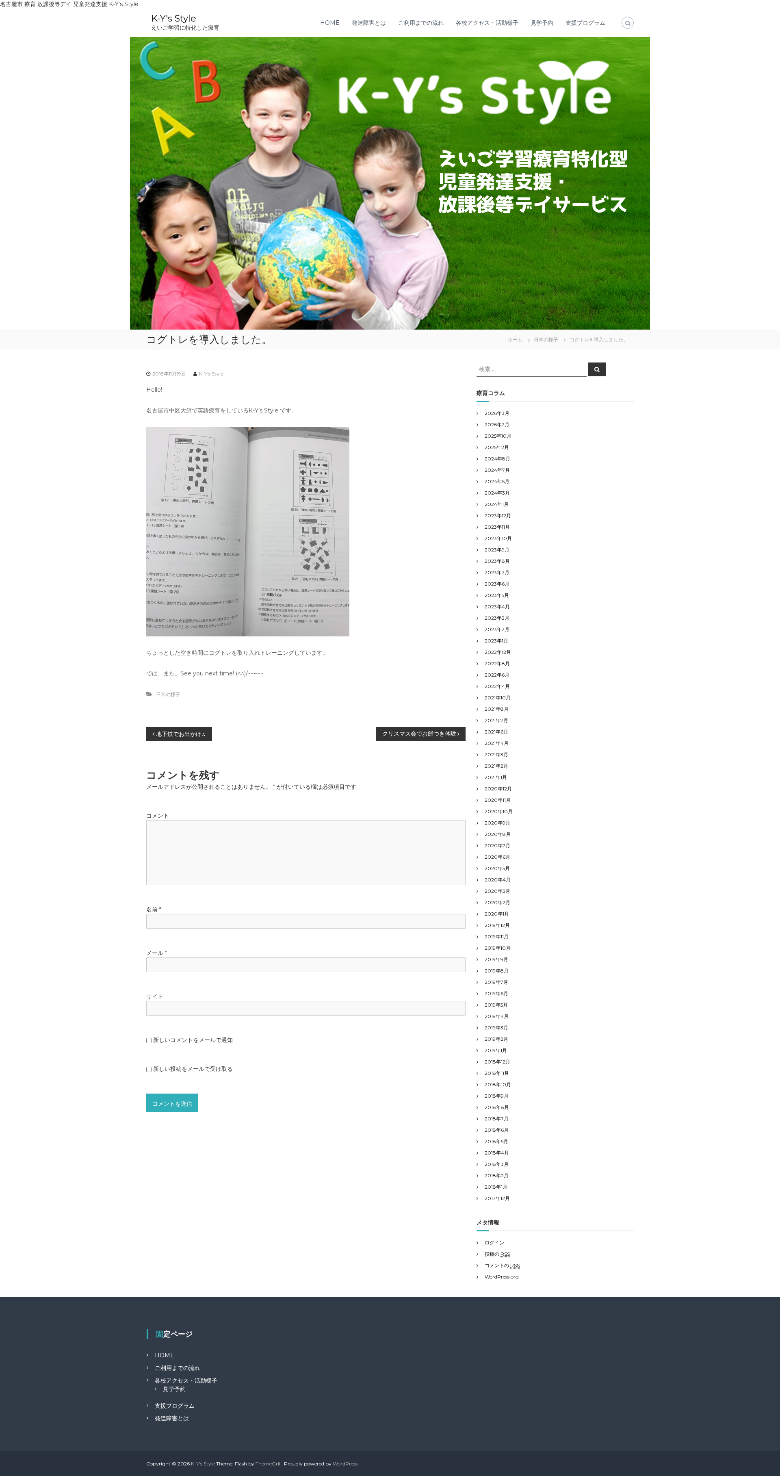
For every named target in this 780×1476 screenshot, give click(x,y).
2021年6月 (496, 732)
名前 (153, 909)
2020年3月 (497, 891)
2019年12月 (497, 925)
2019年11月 (497, 936)
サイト (154, 996)
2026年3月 (497, 413)
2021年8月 (497, 709)
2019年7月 (496, 982)
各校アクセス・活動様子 (487, 22)
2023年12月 (498, 515)
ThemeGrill (269, 1464)
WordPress (345, 1464)
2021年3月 (496, 754)
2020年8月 (498, 834)
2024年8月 (497, 459)
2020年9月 (497, 823)
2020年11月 (498, 800)
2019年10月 (498, 948)
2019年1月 (496, 1050)
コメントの (502, 1265)
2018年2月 (497, 1175)
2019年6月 (496, 993)
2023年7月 (497, 572)
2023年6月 (497, 584)
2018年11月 (497, 1073)
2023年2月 (497, 629)
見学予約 (542, 22)
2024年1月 (497, 504)
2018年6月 (497, 1130)
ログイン (494, 1242)
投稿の (497, 1254)
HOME (330, 22)
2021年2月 (496, 766)
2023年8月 (497, 561)
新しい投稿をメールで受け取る (193, 1068)
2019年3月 (496, 1028)
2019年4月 (497, 1016)
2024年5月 (497, 481)
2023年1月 (496, 641)
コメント (157, 815)
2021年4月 (497, 743)
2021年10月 (498, 698)
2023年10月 (498, 538)
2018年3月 (497, 1164)
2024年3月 (497, 493)
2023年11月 (497, 527)
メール (156, 953)
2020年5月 (497, 868)
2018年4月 (497, 1153)
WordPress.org (502, 1277)
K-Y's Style (173, 18)
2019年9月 (496, 959)
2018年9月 (497, 1096)
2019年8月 (497, 971)
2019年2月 (496, 1039)
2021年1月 (496, 777)
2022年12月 (498, 652)
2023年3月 (497, 618)
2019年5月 (496, 1005)
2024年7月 (497, 470)
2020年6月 (497, 857)
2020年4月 (498, 880)
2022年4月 (497, 686)
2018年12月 (497, 1062)
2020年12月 (498, 789)
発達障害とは (369, 22)
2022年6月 (497, 675)
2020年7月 (497, 845)
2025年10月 (498, 436)
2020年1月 (497, 914)
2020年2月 (497, 902)
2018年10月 (498, 1084)
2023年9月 (497, 550)
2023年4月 (497, 606)
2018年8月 (497, 1107)
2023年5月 (497, 595)
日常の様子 (546, 339)
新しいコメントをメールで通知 (193, 1040)
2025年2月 (497, 447)
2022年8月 (497, 663)
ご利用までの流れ (421, 22)
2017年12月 (497, 1198)
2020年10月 (499, 811)
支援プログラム (585, 22)
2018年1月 (496, 1187)
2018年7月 (497, 1119)
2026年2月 (497, 424)
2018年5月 (496, 1141)
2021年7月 (496, 720)
